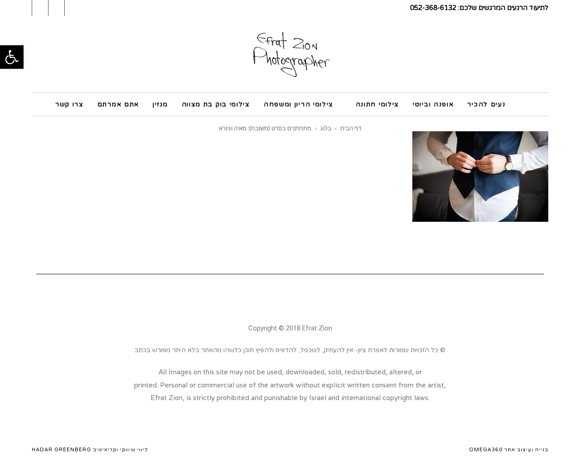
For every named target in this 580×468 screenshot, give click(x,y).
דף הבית (350, 128)
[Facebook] (302, 301)
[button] (12, 57)
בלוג (325, 128)
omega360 (486, 450)
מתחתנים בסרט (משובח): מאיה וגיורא (265, 128)
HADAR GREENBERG (61, 450)
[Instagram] (277, 301)
